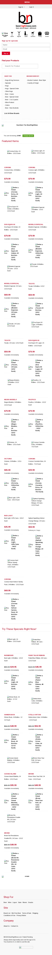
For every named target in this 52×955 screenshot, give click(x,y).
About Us (7, 926)
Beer (5, 902)
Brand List (7, 913)
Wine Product (9, 102)
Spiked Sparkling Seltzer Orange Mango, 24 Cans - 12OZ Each (37, 521)
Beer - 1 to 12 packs (11, 100)
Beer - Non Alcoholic (12, 108)
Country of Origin (33, 83)
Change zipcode (28, 136)
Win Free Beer (16, 913)
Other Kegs (9, 91)
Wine (9, 902)
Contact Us (14, 926)
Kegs (7, 86)
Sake (19, 902)
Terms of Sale (26, 913)
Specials (8, 83)
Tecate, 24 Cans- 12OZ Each (13, 343)
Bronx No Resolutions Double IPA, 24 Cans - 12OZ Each (13, 838)
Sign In (20, 7)
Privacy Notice (21, 915)
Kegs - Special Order (12, 88)
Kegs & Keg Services (12, 80)
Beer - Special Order (12, 97)
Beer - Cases (9, 94)
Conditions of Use (9, 915)
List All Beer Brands (11, 113)
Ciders (7, 105)
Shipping (35, 913)
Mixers (25, 902)
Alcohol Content (32, 80)
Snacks (30, 902)
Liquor (15, 902)
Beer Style (42, 80)
